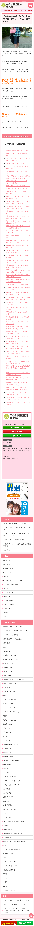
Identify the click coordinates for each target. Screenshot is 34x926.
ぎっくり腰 (6, 687)
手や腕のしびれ (7, 732)
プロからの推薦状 (8, 600)
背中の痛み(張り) (8, 748)
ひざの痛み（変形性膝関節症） (12, 760)
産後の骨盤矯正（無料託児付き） (12, 639)
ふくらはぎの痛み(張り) (10, 809)
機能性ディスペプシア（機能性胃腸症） (14, 841)
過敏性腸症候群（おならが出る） (12, 833)
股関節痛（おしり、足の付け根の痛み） (14, 679)
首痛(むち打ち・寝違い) (10, 691)
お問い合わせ (7, 616)
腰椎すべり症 (7, 752)
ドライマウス (7, 878)
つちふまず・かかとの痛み (11, 866)
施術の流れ (6, 576)
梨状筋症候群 (7, 764)
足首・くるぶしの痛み (9, 861)
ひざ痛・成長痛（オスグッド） (12, 683)
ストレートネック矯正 (9, 708)
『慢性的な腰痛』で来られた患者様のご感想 (16, 900)
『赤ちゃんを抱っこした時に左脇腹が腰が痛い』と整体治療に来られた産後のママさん (18, 368)
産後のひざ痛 (7, 793)
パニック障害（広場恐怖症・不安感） (14, 821)
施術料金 (5, 588)
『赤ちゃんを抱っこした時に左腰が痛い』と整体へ (16, 528)
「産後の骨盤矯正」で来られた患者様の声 (18, 284)
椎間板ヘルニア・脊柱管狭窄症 (12, 659)
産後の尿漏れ (7, 789)
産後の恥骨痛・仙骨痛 (9, 776)
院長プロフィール (8, 568)
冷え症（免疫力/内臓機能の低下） (13, 849)
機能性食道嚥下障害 (9, 870)
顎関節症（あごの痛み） (10, 720)
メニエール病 (7, 817)
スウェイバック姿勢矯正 (10, 699)
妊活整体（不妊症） (9, 853)
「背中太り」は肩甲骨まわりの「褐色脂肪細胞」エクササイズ (16, 535)
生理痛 (5, 882)
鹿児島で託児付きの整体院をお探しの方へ (18, 186)
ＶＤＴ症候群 (7, 837)
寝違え (5, 716)
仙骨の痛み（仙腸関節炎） (11, 635)
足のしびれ (6, 772)
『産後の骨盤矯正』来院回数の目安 (16, 163)
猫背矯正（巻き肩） (9, 703)
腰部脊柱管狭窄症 (8, 756)
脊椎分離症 (6, 768)
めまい (5, 886)
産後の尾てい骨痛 (8, 797)
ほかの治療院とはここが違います (12, 580)
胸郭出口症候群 (7, 724)
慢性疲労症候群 (7, 829)
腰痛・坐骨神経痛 (8, 663)
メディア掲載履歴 (8, 604)
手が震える (6, 740)
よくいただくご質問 (9, 592)
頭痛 (4, 647)
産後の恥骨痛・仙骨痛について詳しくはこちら (17, 136)
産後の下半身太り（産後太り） (12, 781)
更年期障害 (6, 825)
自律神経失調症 (7, 667)
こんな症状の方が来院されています (13, 584)
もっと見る (6, 550)
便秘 (4, 857)
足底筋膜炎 (6, 813)
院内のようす (7, 572)
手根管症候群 (7, 728)
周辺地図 (5, 612)
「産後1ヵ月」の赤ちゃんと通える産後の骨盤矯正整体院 (17, 545)
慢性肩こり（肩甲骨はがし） (11, 655)
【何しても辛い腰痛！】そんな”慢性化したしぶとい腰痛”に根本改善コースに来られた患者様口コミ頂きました (16, 910)
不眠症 (5, 874)
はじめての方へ (7, 560)
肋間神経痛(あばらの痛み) (10, 744)
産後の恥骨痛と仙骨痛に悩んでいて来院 (17, 188)
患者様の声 (6, 596)
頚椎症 (5, 695)
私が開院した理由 (8, 564)
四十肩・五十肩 (7, 671)
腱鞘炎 (5, 736)
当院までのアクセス (9, 608)
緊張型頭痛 (6, 651)
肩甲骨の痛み (7, 675)
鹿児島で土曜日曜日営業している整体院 (17, 150)
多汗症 (5, 845)
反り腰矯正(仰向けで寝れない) (12, 712)
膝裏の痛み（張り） (9, 801)
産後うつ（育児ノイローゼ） (11, 785)
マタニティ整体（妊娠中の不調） (12, 626)
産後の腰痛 (6, 643)
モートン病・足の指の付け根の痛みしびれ (15, 631)
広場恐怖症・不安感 (9, 890)
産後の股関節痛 (7, 805)
